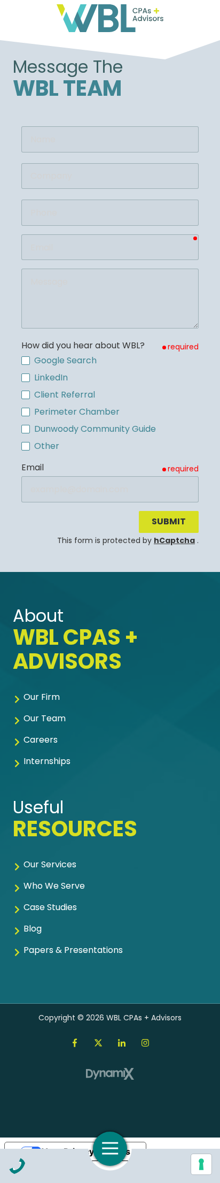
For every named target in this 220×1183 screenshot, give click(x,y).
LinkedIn (121, 1043)
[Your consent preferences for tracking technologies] (201, 1164)
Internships (46, 761)
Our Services (49, 864)
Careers (40, 740)
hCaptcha (174, 540)
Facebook (74, 1043)
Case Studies (50, 907)
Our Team (44, 718)
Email (32, 467)
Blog (32, 928)
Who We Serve (54, 886)
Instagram (145, 1043)
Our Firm (41, 697)
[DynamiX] (110, 1074)
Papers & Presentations (73, 950)
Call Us (17, 1165)
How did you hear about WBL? (83, 345)
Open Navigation (110, 1149)
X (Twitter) (98, 1043)
